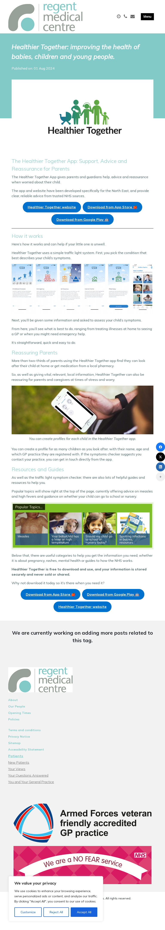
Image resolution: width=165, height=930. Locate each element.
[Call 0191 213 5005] (126, 16)
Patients (15, 756)
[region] (56, 898)
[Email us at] (133, 16)
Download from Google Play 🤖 (83, 219)
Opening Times (19, 713)
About (13, 700)
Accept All (84, 912)
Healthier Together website (52, 207)
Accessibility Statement (26, 749)
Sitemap (14, 743)
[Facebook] (160, 447)
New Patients (18, 762)
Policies (13, 719)
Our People (16, 706)
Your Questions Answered (28, 775)
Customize (28, 912)
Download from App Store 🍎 (112, 207)
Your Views (16, 769)
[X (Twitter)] (160, 456)
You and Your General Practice (31, 782)
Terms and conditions (24, 730)
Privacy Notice (19, 736)
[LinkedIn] (160, 466)
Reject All (56, 912)
